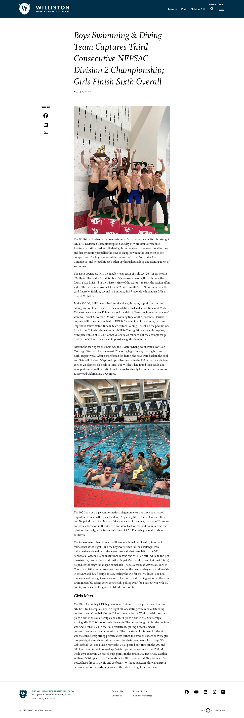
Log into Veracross (142, 695)
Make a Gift (198, 9)
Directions (117, 695)
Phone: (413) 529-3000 (43, 698)
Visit (184, 9)
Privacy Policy (140, 691)
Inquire (172, 9)
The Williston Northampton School (53, 691)
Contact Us (117, 691)
